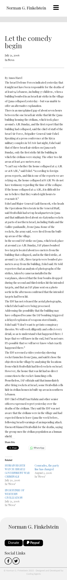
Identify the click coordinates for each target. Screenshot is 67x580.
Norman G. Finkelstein (26, 7)
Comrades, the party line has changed (47, 467)
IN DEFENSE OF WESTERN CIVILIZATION (14, 494)
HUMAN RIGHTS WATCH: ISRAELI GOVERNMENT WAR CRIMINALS (17, 471)
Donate (13, 543)
